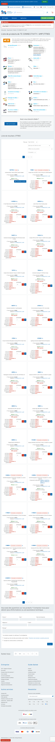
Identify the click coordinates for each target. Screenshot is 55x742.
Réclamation (30, 675)
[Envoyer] (52, 696)
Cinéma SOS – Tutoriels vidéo (7, 700)
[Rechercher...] (15, 12)
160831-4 (42, 480)
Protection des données (32, 679)
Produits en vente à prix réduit (7, 698)
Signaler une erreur (5, 740)
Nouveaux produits (5, 695)
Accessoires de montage (13, 91)
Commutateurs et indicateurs (39, 91)
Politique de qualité (5, 679)
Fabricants (30, 670)
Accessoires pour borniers (13, 72)
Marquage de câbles (12, 97)
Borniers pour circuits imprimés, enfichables (15, 69)
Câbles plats (35, 68)
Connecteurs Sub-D (37, 53)
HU (38, 701)
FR (47, 704)
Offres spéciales (4, 697)
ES (42, 704)
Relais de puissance (12, 84)
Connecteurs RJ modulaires (38, 50)
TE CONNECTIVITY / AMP (19, 176)
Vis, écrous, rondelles (13, 109)
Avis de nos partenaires (5, 675)
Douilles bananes (11, 105)
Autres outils (36, 58)
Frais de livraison (31, 674)
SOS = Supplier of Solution (6, 668)
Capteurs (35, 103)
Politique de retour (31, 677)
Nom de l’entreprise (40, 617)
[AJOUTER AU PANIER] (49, 183)
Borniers (10, 66)
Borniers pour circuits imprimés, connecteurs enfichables (15, 71)
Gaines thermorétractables (39, 109)
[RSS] (37, 654)
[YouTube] (20, 654)
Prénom (4, 617)
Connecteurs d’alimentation (38, 48)
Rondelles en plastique (12, 111)
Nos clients (3, 670)
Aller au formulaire (11, 123)
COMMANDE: (44, 180)
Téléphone (4, 622)
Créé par (16, 737)
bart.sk (20, 737)
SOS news (3, 704)
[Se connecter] (47, 13)
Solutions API (3, 693)
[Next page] (31, 157)
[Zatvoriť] (52, 22)
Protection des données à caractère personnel (39, 638)
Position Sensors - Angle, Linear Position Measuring (40, 105)
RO (30, 704)
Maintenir (4, 4)
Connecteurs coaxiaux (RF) (38, 51)
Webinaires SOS (4, 702)
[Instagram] (32, 654)
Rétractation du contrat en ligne (34, 683)
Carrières (3, 681)
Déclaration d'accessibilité (6, 706)
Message (4, 628)
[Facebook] (16, 654)
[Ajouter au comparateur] (18, 170)
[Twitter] (28, 654)
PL (34, 704)
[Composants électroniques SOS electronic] (7, 12)
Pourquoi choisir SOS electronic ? (7, 672)
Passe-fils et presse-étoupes (14, 76)
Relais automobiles (11, 87)
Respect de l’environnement (6, 684)
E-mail (29, 622)
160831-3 (42, 482)
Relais (9, 82)
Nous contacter (4, 674)
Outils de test (11, 103)
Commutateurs (36, 93)
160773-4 (42, 481)
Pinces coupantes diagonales (13, 60)
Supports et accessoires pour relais (15, 88)
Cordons (35, 97)
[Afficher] (51, 183)
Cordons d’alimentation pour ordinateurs (40, 99)
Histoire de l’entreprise (5, 683)
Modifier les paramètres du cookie (34, 684)
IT (38, 704)
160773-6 (47, 480)
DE (47, 701)
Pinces (9, 58)
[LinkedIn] (24, 654)
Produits (14, 30)
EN (42, 701)
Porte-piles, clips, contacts (38, 84)
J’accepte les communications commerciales (13, 640)
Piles (34, 82)
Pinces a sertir (11, 61)
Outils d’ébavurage (37, 76)
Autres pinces (10, 63)
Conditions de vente (32, 672)
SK (29, 701)
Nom (20, 617)
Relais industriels (11, 85)
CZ (34, 701)
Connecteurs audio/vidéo (38, 47)
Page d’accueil (9, 30)
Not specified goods (12, 45)
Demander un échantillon (47, 18)
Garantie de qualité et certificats (7, 677)
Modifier (45, 1)
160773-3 (47, 481)
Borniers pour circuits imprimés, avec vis (15, 68)
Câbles (34, 66)
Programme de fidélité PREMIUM (34, 681)
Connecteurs (36, 45)
